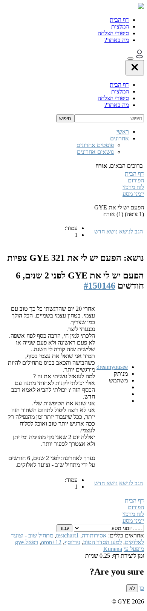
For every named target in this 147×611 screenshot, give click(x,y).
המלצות (120, 26)
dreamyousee (112, 367)
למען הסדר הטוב (102, 542)
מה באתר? (116, 40)
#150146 (99, 285)
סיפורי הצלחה (113, 33)
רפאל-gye (26, 542)
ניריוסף (72, 542)
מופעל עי (134, 549)
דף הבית (119, 20)
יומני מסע (133, 194)
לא (132, 588)
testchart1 (67, 535)
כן (141, 588)
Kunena (112, 549)
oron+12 (51, 542)
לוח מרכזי (133, 187)
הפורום (136, 180)
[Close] (135, 67)
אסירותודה (94, 535)
